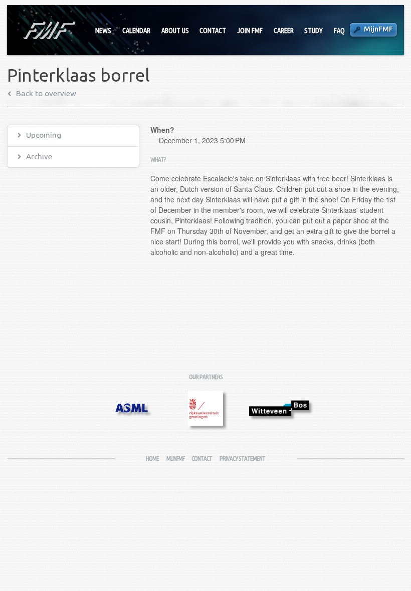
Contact (212, 30)
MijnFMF (378, 29)
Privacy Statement (242, 458)
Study (313, 30)
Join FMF (250, 30)
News (103, 30)
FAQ (339, 30)
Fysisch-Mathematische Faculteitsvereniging (48, 30)
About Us (175, 30)
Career (284, 30)
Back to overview (46, 93)
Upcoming (43, 135)
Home (152, 458)
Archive (39, 156)
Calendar (136, 30)
